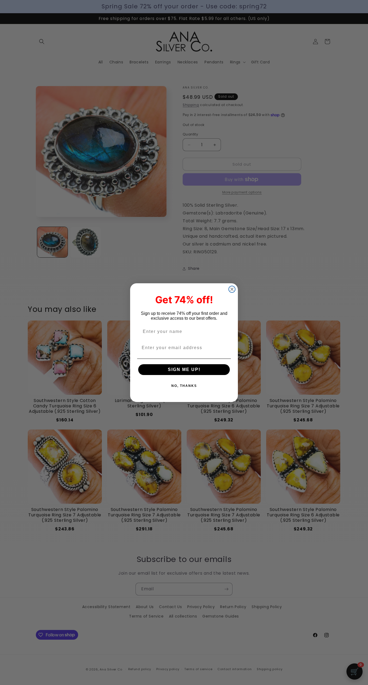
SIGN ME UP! (184, 369)
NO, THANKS (184, 386)
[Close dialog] (232, 289)
